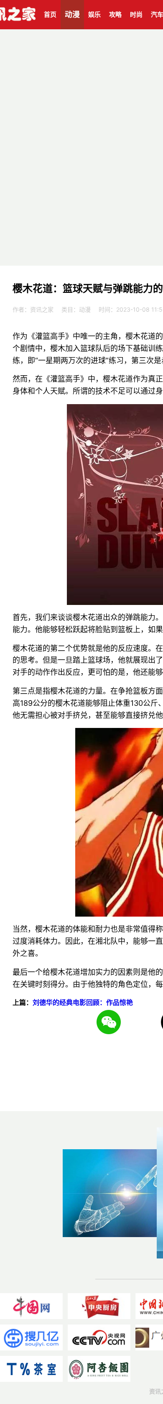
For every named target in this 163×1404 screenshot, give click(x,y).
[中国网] (31, 1306)
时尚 (136, 14)
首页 (50, 14)
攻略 (115, 14)
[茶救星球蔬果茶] (31, 1369)
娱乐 (94, 14)
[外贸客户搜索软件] (31, 1337)
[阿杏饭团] (99, 1369)
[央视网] (99, 1337)
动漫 (72, 14)
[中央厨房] (99, 1306)
